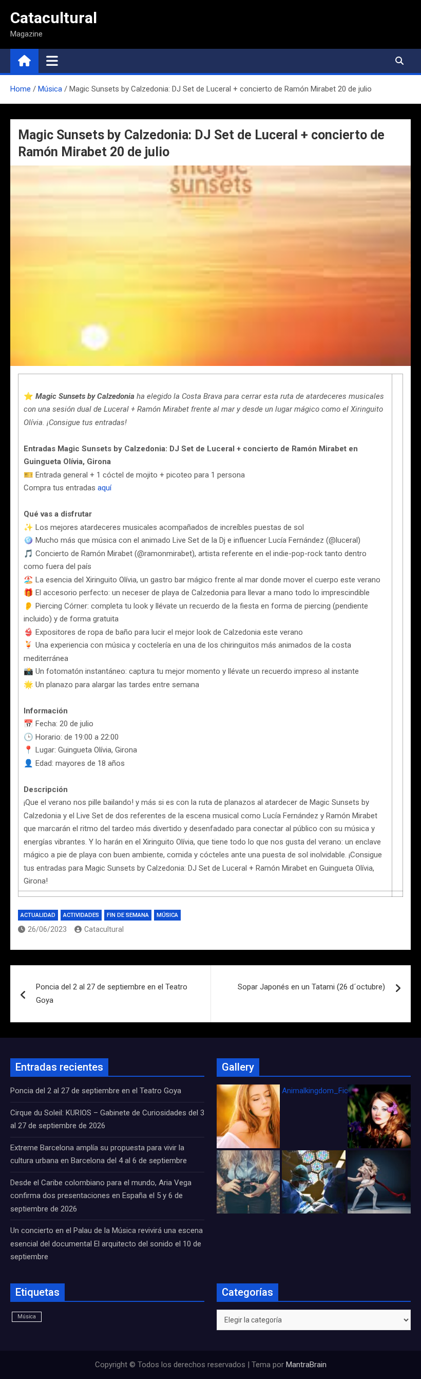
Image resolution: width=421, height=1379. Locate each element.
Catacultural (53, 18)
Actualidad (38, 915)
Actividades (81, 915)
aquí (104, 487)
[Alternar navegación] (52, 60)
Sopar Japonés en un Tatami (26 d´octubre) (311, 986)
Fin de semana (128, 915)
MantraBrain (306, 1364)
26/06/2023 (47, 929)
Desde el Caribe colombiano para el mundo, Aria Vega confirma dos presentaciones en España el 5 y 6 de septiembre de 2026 (101, 1195)
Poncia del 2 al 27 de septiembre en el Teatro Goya (111, 993)
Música (167, 915)
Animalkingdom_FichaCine (326, 1090)
